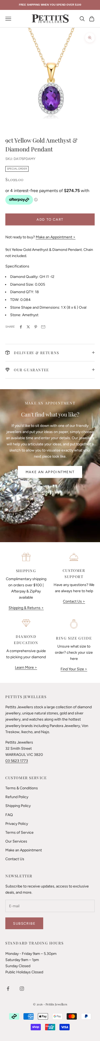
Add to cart (50, 219)
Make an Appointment (50, 472)
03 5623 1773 (16, 761)
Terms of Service (19, 832)
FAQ (9, 815)
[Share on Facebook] (21, 327)
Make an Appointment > (55, 237)
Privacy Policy (16, 823)
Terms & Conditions (21, 788)
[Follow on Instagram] (22, 988)
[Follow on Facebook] (8, 988)
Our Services (16, 841)
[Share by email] (43, 327)
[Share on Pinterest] (36, 327)
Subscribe (24, 923)
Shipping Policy (18, 805)
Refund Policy (16, 797)
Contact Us (14, 859)
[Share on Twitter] (28, 327)
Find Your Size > (74, 669)
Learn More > (26, 667)
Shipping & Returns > (26, 608)
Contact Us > (74, 601)
